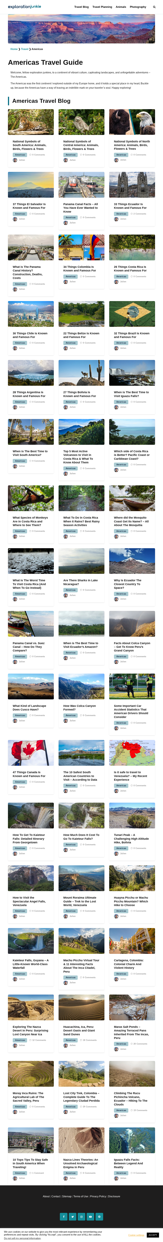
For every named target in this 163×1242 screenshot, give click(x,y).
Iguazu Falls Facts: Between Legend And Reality (128, 1163)
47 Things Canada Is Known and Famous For (29, 774)
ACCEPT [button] (153, 1235)
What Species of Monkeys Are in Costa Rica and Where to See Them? (30, 521)
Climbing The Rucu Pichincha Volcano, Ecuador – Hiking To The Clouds (130, 1099)
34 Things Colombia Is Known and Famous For (79, 268)
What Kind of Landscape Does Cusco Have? (29, 707)
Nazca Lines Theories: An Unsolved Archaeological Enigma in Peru (80, 1163)
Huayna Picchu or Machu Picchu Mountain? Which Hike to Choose (131, 901)
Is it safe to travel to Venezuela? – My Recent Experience (130, 776)
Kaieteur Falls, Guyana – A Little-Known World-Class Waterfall (31, 964)
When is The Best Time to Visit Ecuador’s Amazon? (80, 645)
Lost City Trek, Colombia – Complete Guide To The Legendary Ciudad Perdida (81, 1097)
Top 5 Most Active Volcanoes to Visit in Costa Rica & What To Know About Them (78, 457)
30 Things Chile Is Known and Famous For (30, 335)
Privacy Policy (98, 1196)
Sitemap (66, 1196)
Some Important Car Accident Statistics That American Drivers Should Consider (131, 711)
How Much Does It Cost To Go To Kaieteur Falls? (81, 836)
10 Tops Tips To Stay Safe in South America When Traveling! (30, 1163)
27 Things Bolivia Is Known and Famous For (79, 394)
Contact (55, 1196)
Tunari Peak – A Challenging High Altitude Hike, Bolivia (131, 838)
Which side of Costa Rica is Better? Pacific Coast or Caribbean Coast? (132, 455)
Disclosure (114, 1196)
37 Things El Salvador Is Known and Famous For (29, 206)
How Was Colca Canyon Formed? (79, 707)
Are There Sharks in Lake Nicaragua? (80, 582)
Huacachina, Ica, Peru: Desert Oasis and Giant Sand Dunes (79, 1030)
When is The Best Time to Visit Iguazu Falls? (131, 394)
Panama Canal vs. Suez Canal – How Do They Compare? (29, 647)
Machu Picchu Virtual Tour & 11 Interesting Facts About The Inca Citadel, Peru (81, 966)
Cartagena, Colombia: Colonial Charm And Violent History (129, 964)
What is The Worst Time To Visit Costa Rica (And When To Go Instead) (29, 584)
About (46, 1196)
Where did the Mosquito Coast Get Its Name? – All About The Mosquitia (131, 521)
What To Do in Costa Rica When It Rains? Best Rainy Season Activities (81, 521)
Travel (24, 49)
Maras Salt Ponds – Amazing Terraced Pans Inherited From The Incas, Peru (131, 1032)
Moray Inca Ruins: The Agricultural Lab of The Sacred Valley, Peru (28, 1097)
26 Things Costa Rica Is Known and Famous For (130, 268)
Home (14, 49)
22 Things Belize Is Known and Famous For (81, 335)
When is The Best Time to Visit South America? (30, 453)
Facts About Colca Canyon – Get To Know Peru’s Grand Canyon (132, 647)
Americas (20, 155)
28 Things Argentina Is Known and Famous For (29, 394)
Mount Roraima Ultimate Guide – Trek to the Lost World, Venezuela (79, 901)
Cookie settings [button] (136, 1235)
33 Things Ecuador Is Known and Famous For (130, 206)
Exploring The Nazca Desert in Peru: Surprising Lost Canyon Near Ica (30, 1030)
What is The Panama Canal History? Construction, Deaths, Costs (28, 272)
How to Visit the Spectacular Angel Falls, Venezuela (29, 901)
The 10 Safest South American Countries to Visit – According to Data (80, 776)
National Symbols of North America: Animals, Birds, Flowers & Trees (132, 145)
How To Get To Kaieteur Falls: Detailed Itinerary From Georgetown (29, 838)
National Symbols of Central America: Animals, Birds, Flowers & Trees (81, 145)
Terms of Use (80, 1196)
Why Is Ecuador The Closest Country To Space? (127, 584)
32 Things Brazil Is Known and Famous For (131, 335)
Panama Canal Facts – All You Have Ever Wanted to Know (80, 208)
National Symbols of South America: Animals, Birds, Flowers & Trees (29, 145)
